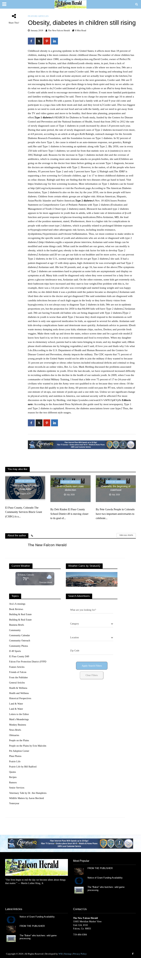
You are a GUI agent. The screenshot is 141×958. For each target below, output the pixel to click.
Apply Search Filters (92, 665)
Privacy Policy (80, 953)
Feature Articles (38, 16)
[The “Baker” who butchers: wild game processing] (79, 890)
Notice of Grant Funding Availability (25, 487)
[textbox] (74, 623)
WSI (60, 953)
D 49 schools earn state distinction (70, 488)
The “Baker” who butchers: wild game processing (106, 888)
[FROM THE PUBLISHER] (79, 871)
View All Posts (126, 535)
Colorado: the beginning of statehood (115, 488)
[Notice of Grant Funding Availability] (79, 880)
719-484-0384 (80, 934)
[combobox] (91, 623)
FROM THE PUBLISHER (101, 868)
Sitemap (68, 953)
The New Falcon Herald (59, 30)
